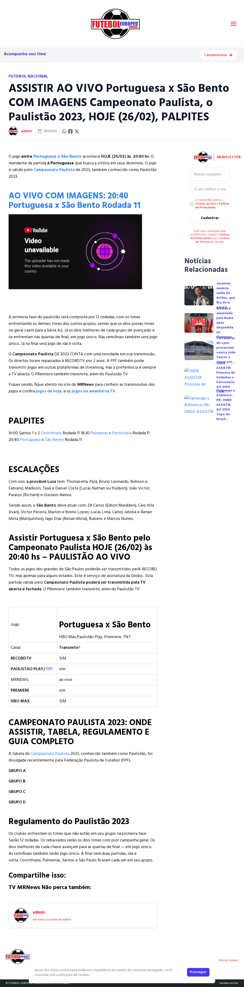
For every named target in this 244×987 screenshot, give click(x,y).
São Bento (54, 439)
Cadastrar (210, 218)
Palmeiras (99, 433)
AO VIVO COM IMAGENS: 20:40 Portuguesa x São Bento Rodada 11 (75, 201)
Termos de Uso (205, 203)
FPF (49, 669)
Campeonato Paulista (50, 753)
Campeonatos (215, 55)
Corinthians (51, 433)
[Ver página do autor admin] (13, 131)
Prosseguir (198, 972)
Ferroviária (122, 433)
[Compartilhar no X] (77, 131)
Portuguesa (30, 439)
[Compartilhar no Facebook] (70, 131)
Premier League (228, 960)
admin (26, 131)
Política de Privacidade (212, 205)
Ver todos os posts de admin (52, 920)
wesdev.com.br (229, 983)
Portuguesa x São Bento (57, 156)
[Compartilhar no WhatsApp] (64, 131)
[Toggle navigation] (233, 24)
